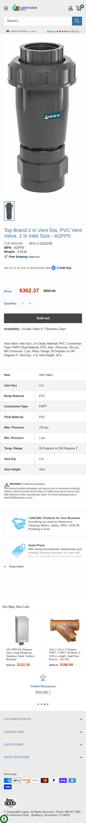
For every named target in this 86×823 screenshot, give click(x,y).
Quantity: (10, 303)
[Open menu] (6, 8)
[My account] (71, 8)
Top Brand (13, 243)
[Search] (77, 21)
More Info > (43, 692)
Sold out (43, 318)
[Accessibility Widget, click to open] (4, 819)
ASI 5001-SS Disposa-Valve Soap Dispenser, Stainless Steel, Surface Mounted (20, 654)
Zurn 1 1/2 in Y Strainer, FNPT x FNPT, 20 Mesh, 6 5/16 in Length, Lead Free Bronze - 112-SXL (64, 654)
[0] (78, 8)
